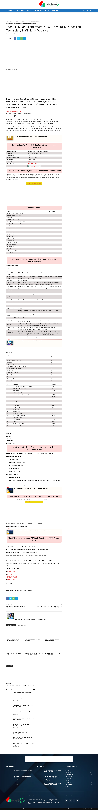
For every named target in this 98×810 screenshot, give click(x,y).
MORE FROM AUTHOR (21, 625)
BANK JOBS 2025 (11, 581)
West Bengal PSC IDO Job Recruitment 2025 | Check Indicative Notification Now (17, 607)
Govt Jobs (28, 23)
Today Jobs (9, 10)
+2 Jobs (11, 23)
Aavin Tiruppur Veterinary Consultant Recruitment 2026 (28, 341)
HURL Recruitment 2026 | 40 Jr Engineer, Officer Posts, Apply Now (31, 488)
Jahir (8, 33)
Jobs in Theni (30, 590)
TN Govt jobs (38, 10)
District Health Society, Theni (14, 111)
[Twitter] (83, 10)
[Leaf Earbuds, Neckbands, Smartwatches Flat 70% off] (20, 676)
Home (7, 21)
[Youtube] (88, 10)
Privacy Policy (75, 808)
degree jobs (12, 590)
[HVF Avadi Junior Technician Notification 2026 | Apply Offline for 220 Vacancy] (9, 745)
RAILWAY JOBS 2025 (12, 571)
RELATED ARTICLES (11, 625)
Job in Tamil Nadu (23, 590)
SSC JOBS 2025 (10, 573)
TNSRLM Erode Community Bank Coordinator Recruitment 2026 (30, 136)
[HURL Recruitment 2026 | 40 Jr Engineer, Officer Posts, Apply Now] (53, 633)
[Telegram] (81, 10)
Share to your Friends (35, 166)
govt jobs (17, 590)
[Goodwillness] (49, 4)
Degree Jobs (21, 23)
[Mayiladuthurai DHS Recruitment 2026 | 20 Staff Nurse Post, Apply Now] (15, 647)
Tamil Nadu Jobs (33, 23)
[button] (90, 10)
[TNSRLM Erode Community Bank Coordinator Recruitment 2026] (15, 633)
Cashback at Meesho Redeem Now (20, 698)
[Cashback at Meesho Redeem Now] (9, 700)
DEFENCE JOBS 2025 (12, 576)
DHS (25, 23)
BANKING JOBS (30, 10)
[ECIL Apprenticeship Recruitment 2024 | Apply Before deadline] (39, 772)
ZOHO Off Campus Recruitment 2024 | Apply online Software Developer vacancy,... (51, 778)
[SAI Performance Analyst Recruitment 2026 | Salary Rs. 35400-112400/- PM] (34, 647)
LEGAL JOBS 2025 (11, 579)
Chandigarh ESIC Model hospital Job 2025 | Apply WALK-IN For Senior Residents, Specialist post (49, 607)
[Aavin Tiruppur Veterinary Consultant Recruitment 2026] (34, 633)
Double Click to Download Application (34, 501)
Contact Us (90, 808)
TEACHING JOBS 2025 (12, 577)
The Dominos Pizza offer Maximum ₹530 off (23, 692)
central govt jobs (19, 10)
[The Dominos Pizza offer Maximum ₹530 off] (9, 694)
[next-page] (9, 657)
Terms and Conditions (83, 808)
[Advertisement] (49, 17)
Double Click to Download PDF (34, 183)
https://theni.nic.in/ (33, 163)
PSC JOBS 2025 (10, 574)
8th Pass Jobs (16, 23)
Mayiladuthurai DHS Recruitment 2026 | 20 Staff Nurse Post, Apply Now (32, 530)
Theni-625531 (10, 116)
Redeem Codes (8, 683)
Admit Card (55, 10)
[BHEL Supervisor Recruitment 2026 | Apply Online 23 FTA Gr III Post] (53, 647)
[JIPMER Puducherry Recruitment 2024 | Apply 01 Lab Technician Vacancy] (39, 785)
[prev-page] (7, 657)
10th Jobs (11, 21)
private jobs (47, 10)
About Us (70, 808)
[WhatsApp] (86, 10)
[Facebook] (15, 38)
